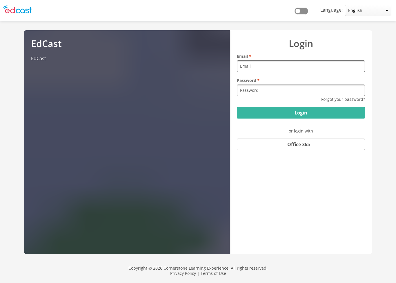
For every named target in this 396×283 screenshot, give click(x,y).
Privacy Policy (183, 273)
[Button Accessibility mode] (303, 9)
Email (244, 56)
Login (301, 113)
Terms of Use (213, 273)
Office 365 (298, 144)
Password (248, 80)
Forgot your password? (343, 99)
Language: (331, 10)
